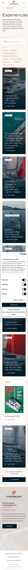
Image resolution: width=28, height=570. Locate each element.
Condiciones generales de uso (14, 566)
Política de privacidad (10, 568)
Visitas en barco (8, 64)
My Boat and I (7, 61)
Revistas (5, 59)
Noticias (5, 50)
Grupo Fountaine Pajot (14, 560)
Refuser (14, 314)
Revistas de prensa (16, 59)
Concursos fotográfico (10, 56)
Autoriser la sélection (14, 309)
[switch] (24, 284)
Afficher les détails (18, 300)
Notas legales (16, 564)
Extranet (10, 564)
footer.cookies (19, 568)
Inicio (3, 7)
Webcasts (13, 50)
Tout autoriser (14, 304)
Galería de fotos (14, 557)
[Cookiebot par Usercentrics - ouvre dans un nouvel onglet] (20, 254)
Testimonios (17, 61)
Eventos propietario (9, 53)
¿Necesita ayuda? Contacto (14, 553)
